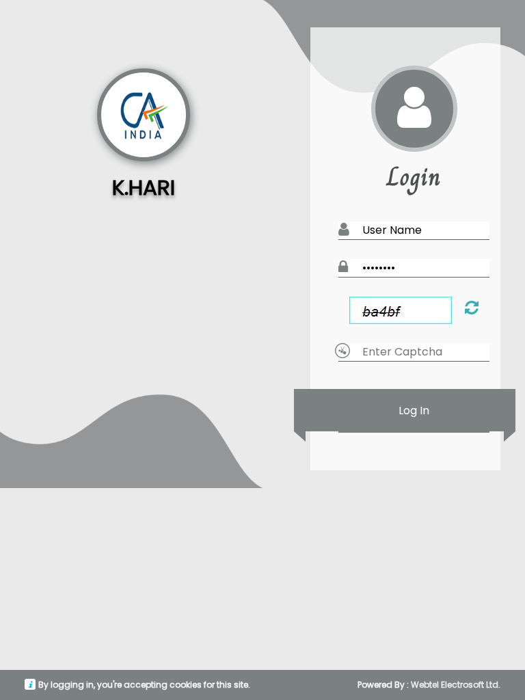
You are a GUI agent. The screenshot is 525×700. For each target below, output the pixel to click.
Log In (414, 410)
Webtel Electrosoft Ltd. (455, 684)
